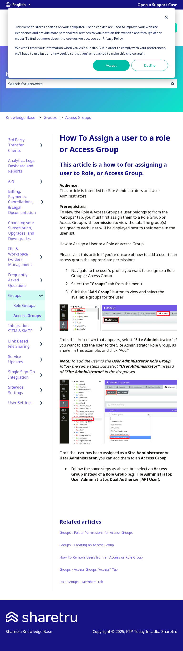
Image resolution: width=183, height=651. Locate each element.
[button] (41, 140)
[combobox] (87, 83)
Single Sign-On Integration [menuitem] (21, 374)
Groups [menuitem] (14, 295)
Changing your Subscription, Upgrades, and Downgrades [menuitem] (21, 230)
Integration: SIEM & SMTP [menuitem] (20, 328)
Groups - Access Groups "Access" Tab (89, 569)
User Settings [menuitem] (20, 402)
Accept (111, 65)
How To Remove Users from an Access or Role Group (101, 557)
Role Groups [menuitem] (24, 305)
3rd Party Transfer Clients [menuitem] (16, 145)
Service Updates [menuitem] (15, 359)
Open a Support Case (157, 4)
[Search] (172, 83)
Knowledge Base (20, 117)
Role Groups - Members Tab (81, 581)
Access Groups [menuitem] (27, 315)
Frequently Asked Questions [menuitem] (17, 280)
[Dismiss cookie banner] (166, 18)
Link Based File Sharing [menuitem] (19, 343)
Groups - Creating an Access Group (87, 545)
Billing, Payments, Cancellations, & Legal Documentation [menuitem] (22, 202)
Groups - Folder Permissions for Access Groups (96, 532)
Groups (50, 117)
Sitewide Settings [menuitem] (16, 390)
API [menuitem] (11, 181)
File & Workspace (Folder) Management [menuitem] (20, 256)
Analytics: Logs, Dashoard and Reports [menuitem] (21, 166)
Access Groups (78, 117)
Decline (149, 65)
